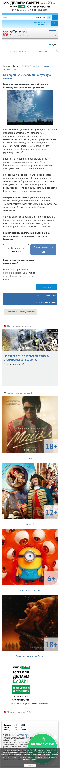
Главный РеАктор (18, 51)
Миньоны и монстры (37, 582)
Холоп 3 (42, 516)
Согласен (30, 765)
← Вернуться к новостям (16, 249)
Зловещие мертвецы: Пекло (37, 648)
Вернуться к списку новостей (21, 311)
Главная (6, 66)
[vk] (43, 252)
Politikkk (25, 66)
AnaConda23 (44, 51)
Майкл (42, 450)
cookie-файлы (29, 750)
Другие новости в (43, 246)
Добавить (46, 287)
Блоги (15, 66)
